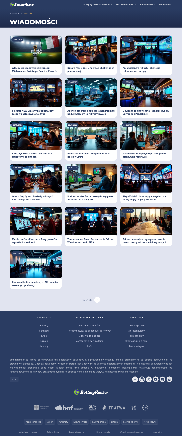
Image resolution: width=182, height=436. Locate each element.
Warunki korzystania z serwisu (131, 432)
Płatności (44, 330)
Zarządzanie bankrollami (89, 341)
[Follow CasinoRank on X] (149, 379)
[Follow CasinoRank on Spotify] (162, 379)
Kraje (44, 335)
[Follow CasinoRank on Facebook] (135, 379)
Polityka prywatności (102, 432)
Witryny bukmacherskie (96, 4)
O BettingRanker (136, 325)
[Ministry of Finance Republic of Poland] (41, 407)
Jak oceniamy (136, 335)
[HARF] (69, 407)
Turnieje (44, 341)
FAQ (89, 346)
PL (13, 379)
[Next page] (97, 300)
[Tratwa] (113, 407)
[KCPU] (92, 407)
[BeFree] (134, 407)
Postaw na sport (124, 4)
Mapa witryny (136, 346)
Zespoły (44, 346)
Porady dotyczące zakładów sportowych (89, 330)
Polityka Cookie (53, 432)
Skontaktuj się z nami (136, 341)
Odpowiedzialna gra (89, 335)
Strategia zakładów (89, 325)
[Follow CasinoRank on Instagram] (142, 379)
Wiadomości (165, 4)
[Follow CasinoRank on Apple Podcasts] (169, 379)
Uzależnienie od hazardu (28, 432)
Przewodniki (146, 4)
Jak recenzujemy (136, 330)
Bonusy (44, 325)
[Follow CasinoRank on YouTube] (156, 379)
